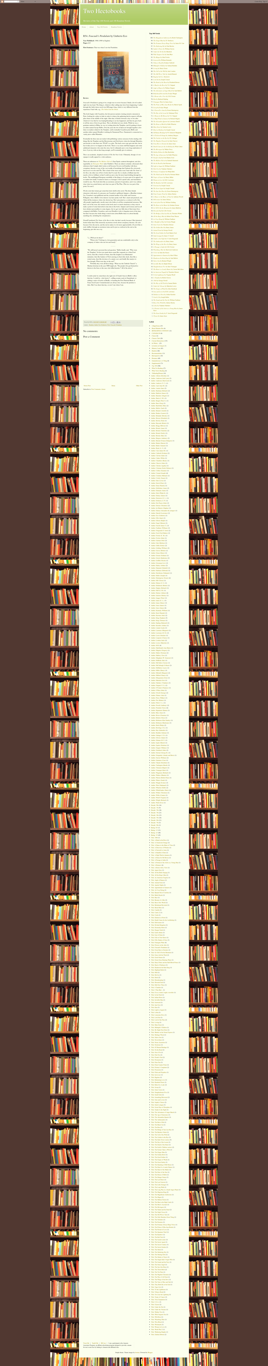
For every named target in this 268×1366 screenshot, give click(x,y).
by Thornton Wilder (167, 213)
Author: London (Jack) (158, 640)
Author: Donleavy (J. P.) (158, 501)
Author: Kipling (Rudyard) (159, 623)
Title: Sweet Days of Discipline (160, 1107)
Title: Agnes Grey (156, 870)
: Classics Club (155, 338)
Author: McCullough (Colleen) (160, 665)
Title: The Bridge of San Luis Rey (161, 1130)
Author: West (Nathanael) (158, 785)
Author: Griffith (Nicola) (158, 561)
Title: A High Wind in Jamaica (160, 855)
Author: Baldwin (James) (158, 393)
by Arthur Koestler (164, 294)
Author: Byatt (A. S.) (157, 448)
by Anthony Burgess (165, 135)
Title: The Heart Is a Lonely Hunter (161, 1167)
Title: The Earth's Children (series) (161, 1147)
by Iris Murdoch (162, 52)
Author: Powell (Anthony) (159, 705)
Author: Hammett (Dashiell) (159, 568)
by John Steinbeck (165, 289)
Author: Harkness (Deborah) (159, 570)
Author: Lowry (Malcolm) (159, 643)
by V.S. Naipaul (164, 85)
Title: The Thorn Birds (158, 1270)
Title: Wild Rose (156, 1317)
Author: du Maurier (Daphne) (160, 508)
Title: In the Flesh (156, 995)
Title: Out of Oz (156, 1052)
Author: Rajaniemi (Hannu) (159, 710)
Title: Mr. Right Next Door (159, 1030)
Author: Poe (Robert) (157, 700)
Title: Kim (154, 1007)
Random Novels (116, 27)
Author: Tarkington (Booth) (159, 765)
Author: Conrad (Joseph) (158, 473)
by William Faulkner (164, 166)
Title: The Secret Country (158, 1245)
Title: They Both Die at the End (160, 1285)
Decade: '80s (154, 825)
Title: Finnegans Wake (157, 943)
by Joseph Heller (161, 297)
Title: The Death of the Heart (159, 1145)
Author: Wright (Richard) (158, 800)
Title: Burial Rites (156, 908)
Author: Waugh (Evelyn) (158, 783)
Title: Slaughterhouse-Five (159, 1092)
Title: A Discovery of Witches (160, 848)
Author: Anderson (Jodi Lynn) (160, 378)
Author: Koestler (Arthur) (158, 625)
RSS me (103, 1343)
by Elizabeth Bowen (166, 82)
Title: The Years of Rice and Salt (161, 1282)
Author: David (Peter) (157, 483)
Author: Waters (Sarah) (158, 780)
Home (84, 27)
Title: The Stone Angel (158, 1265)
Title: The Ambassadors (158, 1120)
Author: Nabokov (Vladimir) (159, 683)
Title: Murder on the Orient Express (161, 1032)
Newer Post (87, 386)
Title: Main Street (156, 1025)
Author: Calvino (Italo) (158, 456)
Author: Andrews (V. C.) (158, 383)
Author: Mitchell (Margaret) (159, 673)
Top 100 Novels (102, 27)
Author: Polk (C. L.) (157, 703)
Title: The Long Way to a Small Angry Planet (164, 1190)
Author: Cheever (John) (158, 463)
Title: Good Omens (156, 957)
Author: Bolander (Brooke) (159, 416)
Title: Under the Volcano (158, 1309)
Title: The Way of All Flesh (159, 1277)
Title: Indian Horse (156, 997)
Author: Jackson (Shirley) (158, 595)
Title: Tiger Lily (156, 1287)
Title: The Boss (155, 1127)
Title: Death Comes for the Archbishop (162, 920)
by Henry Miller (163, 177)
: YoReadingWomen (157, 373)
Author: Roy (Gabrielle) (158, 730)
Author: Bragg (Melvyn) (158, 426)
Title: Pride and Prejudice (158, 1072)
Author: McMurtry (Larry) (159, 668)
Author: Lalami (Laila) (158, 628)
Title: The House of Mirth (159, 1175)
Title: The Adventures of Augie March (162, 1112)
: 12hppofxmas (155, 326)
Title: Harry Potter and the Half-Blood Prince (164, 962)
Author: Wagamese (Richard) (159, 773)
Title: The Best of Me (157, 1122)
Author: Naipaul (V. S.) (158, 685)
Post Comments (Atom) (98, 389)
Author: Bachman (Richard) (159, 391)
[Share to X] (116, 322)
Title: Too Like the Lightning (160, 1294)
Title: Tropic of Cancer (158, 1297)
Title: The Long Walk (157, 1187)
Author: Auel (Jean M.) (158, 386)
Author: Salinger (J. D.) (158, 735)
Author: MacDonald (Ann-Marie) (161, 648)
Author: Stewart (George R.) (159, 753)
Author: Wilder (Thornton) (159, 793)
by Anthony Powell (168, 197)
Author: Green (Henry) (158, 553)
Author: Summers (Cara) (158, 760)
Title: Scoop (154, 1087)
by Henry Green (160, 68)
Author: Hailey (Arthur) (158, 565)
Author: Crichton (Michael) (159, 476)
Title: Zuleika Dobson (157, 1334)
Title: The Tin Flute (157, 1272)
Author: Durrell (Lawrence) (159, 513)
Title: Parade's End (156, 1057)
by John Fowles (161, 57)
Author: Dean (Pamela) (158, 486)
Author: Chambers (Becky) (159, 461)
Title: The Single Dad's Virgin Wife (162, 1260)
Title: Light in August (157, 1010)
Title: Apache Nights (157, 885)
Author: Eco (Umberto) (100, 325)
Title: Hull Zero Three (157, 985)
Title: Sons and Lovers (158, 1100)
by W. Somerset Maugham (167, 133)
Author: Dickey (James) (158, 496)
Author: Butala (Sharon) (158, 443)
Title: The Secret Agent (158, 1242)
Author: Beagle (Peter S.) (158, 401)
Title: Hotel (154, 977)
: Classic (153, 336)
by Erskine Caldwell (163, 63)
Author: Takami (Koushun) (159, 763)
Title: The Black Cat (157, 1125)
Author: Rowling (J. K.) (158, 728)
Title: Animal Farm (157, 883)
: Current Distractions (157, 341)
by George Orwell (162, 230)
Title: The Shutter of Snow (159, 1257)
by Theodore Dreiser (163, 225)
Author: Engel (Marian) (158, 523)
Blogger (150, 1352)
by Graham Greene (166, 205)
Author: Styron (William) (158, 758)
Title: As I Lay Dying (157, 890)
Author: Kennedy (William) (159, 610)
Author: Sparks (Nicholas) (159, 745)
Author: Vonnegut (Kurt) (158, 770)
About (91, 27)
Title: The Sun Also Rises (158, 1267)
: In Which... (155, 343)
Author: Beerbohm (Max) (158, 406)
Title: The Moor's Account (159, 1205)
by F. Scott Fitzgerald (165, 239)
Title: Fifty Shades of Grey (159, 940)
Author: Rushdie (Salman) (159, 733)
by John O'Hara (165, 255)
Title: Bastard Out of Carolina (160, 893)
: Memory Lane (155, 348)
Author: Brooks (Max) (157, 436)
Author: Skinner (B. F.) (158, 740)
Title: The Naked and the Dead (160, 1210)
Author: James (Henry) (158, 603)
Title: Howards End (157, 982)
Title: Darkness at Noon (158, 918)
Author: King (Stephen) (158, 618)
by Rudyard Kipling (160, 99)
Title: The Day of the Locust (159, 1142)
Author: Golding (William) (159, 548)
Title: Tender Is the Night (158, 1110)
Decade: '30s (154, 813)
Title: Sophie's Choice (157, 1102)
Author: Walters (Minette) (158, 775)
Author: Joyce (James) (157, 608)
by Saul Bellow (167, 91)
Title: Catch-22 (155, 912)
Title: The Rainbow (157, 1235)
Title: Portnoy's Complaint (159, 1067)
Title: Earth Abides (156, 933)
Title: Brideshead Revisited (159, 905)
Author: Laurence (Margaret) (159, 630)
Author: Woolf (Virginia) (158, 798)
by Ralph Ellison (162, 264)
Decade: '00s (154, 805)
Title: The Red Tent (157, 1237)
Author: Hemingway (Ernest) (159, 578)
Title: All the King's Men (158, 875)
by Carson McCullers (168, 269)
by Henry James (163, 227)
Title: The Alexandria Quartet (160, 1117)
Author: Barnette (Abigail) (159, 396)
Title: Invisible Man (157, 1000)
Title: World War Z (157, 1329)
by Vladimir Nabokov (162, 169)
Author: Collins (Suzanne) (159, 471)
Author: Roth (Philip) (157, 725)
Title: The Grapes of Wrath (159, 1160)
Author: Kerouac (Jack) (158, 615)
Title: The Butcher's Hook (159, 1132)
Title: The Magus (156, 1197)
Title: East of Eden (156, 935)
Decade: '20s (154, 810)
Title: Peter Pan (155, 1062)
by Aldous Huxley (164, 194)
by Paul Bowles (163, 46)
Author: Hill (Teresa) (157, 580)
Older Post (139, 386)
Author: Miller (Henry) (158, 670)
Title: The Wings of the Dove (160, 1279)
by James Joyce (162, 102)
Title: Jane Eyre (155, 1005)
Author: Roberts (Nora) (158, 718)
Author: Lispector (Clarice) (159, 638)
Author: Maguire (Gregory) (159, 650)
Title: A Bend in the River (159, 840)
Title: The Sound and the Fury (160, 1262)
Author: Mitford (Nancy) (158, 675)
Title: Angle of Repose (158, 880)
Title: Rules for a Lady (158, 1085)
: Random (91, 325)
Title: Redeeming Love (158, 1080)
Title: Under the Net (157, 1307)
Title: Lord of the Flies (158, 1020)
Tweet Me (86, 1343)
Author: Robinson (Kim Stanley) (161, 720)
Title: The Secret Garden (158, 1247)
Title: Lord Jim (155, 1017)
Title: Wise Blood (156, 1322)
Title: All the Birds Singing (159, 873)
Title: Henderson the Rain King (160, 967)
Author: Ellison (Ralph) (158, 521)
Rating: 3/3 (154, 835)
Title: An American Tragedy (159, 878)
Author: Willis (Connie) (158, 795)
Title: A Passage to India (158, 860)
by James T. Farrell (163, 236)
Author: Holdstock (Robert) (159, 585)
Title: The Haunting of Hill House (161, 1165)
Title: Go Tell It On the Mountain (161, 952)
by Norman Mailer (166, 174)
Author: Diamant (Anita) (158, 491)
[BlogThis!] (114, 322)
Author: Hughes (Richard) (159, 588)
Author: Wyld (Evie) (157, 803)
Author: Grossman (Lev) (158, 563)
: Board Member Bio (157, 328)
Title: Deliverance (156, 922)
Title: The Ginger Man (158, 1152)
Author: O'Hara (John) (157, 690)
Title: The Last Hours (157, 1180)
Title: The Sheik (156, 1250)
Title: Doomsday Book (158, 928)
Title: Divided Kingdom (158, 925)
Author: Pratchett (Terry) (158, 708)
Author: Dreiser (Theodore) (159, 506)
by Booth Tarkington (168, 38)
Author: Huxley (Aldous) (158, 593)
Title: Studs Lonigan (157, 1105)
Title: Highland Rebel (157, 970)
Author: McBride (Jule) (158, 660)
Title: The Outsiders (157, 1220)
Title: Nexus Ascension (158, 1042)
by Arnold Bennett (165, 74)
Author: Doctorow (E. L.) (159, 498)
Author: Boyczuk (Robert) (159, 423)
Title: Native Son (156, 1037)
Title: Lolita (154, 1012)
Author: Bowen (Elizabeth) (159, 418)
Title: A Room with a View (159, 868)
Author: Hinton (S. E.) (158, 583)
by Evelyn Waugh (165, 94)
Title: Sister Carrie (156, 1090)
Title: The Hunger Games (158, 1177)
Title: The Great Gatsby (158, 1162)
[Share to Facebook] (118, 322)
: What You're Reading (158, 371)
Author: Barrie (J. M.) (157, 398)
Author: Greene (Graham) (158, 555)
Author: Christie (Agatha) (158, 466)
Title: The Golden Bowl (158, 1155)
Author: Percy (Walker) (158, 698)
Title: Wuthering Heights (158, 1332)
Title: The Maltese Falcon (158, 1200)
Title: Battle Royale (157, 895)
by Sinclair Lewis (162, 127)
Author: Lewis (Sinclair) (158, 635)
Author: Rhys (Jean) (157, 713)
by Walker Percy (163, 149)
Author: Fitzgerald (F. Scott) (159, 531)
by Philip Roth (164, 172)
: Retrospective (155, 356)
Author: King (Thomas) (158, 620)
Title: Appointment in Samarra (160, 888)
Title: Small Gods (156, 1095)
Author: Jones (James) (157, 605)
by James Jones (164, 144)
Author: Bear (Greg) (157, 403)
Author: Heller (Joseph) (158, 576)
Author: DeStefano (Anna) (159, 488)
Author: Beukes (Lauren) (158, 413)
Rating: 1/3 (154, 830)
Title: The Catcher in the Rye (159, 1137)
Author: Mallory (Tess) (158, 655)
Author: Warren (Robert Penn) (160, 778)
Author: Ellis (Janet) (157, 518)
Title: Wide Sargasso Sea (158, 1314)
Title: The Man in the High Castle (161, 1202)
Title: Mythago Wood (157, 1035)
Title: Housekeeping (157, 980)
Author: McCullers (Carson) (159, 663)
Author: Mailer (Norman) (158, 653)
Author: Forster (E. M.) (158, 536)
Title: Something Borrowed (159, 1097)
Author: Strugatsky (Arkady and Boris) (162, 755)
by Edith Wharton (164, 124)
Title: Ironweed (155, 1002)
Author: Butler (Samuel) (158, 446)
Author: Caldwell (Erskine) (159, 453)
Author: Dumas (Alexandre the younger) (163, 511)
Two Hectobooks (104, 11)
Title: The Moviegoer (157, 1207)
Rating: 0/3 (154, 828)
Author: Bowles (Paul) (157, 421)
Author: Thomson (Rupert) (159, 768)
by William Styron (163, 49)
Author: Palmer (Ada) (157, 695)
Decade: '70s (154, 823)
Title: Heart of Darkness (158, 965)
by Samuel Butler (165, 283)
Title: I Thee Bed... (157, 990)
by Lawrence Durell (166, 121)
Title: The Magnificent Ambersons (161, 1195)
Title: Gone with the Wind (159, 955)
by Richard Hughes (166, 119)
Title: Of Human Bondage (159, 1047)
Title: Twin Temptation (158, 1300)
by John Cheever (165, 141)
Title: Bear (154, 897)
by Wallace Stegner (164, 88)
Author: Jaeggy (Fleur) (158, 598)
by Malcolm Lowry (164, 286)
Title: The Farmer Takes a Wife (160, 1150)
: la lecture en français (157, 346)
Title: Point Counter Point (159, 1065)
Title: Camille (155, 910)
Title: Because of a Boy (158, 900)
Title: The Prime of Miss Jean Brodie (162, 1227)
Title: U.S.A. (155, 1302)
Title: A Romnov (156, 865)
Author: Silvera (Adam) (158, 738)
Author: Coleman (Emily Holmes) (161, 468)
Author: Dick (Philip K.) (158, 493)
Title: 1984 (154, 838)
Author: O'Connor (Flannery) (160, 688)
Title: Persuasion (156, 1060)
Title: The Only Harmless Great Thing (162, 1217)
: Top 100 (154, 366)
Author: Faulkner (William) (159, 528)
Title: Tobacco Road (157, 1292)
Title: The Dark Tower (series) (160, 1140)
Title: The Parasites (157, 1222)
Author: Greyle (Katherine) (159, 558)
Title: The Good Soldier (158, 1157)
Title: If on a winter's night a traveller (162, 992)
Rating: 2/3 (154, 833)
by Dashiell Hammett (165, 160)
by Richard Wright (162, 261)
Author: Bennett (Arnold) (158, 411)
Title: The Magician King (158, 1192)
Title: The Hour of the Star (159, 1172)
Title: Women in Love (157, 1327)
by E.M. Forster (164, 96)
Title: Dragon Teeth (157, 930)
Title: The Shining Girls (158, 1255)
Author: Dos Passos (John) (159, 503)
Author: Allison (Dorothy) (159, 376)
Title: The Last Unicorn (158, 1182)
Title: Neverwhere (156, 1040)
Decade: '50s (154, 818)
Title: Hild (154, 972)
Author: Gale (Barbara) (158, 543)
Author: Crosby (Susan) (158, 478)
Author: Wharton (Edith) (158, 788)
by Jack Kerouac (162, 163)
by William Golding (164, 202)
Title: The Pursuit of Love (159, 1230)
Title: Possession (156, 1070)
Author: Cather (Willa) (158, 458)
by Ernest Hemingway (165, 110)
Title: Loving (155, 1022)
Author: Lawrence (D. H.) (159, 633)
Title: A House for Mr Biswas (160, 858)
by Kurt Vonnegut (165, 267)
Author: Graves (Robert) (158, 551)
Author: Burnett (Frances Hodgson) (161, 441)
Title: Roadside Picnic (157, 1082)
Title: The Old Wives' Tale (159, 1215)
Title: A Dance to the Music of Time (162, 845)
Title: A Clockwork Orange (159, 843)
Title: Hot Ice (155, 975)
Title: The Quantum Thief (159, 1232)
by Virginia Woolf (164, 275)
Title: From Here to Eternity (159, 950)
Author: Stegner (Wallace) (159, 748)
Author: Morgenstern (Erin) (159, 678)
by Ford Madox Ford (163, 158)
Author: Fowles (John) (157, 538)
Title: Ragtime (155, 1077)
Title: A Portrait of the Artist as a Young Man (164, 863)
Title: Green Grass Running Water (161, 960)
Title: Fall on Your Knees (158, 937)
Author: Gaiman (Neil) (158, 540)
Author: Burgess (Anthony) (159, 438)
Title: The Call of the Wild (159, 1135)
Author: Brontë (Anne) (158, 428)
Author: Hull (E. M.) (157, 590)
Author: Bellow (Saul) (157, 408)
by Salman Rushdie (165, 66)
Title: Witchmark (156, 1325)
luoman (137, 1352)
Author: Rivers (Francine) (158, 715)
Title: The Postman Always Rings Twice (163, 1225)
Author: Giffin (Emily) (158, 546)
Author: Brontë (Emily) (158, 433)
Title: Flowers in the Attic (159, 945)
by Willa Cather (167, 147)
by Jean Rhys (163, 54)
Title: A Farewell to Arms (159, 850)
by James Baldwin (167, 208)
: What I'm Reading (157, 368)
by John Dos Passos (161, 253)
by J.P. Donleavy (163, 41)
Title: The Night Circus (158, 1212)
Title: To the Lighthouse (158, 1289)
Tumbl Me (95, 1343)
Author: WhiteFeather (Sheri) (160, 790)
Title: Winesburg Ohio (157, 1319)
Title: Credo (154, 915)
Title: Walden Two (156, 1312)
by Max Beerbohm (163, 152)
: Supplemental (155, 363)
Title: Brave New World (158, 903)
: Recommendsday (156, 353)
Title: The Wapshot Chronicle (160, 1275)
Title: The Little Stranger (158, 1185)
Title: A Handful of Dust (158, 853)
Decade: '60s (154, 820)
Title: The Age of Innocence (159, 1115)
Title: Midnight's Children (159, 1027)
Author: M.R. (155, 645)
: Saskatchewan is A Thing (159, 361)
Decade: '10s (154, 808)
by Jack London (164, 71)
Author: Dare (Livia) (157, 481)
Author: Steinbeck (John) (158, 750)
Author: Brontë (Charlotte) (159, 431)
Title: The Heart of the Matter (160, 1170)
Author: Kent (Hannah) (158, 613)
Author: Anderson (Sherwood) (160, 381)
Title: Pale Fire (155, 1055)
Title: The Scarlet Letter (158, 1240)
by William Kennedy (162, 60)
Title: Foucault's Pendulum (114, 325)
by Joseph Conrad (161, 80)
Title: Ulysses (155, 1304)
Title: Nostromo (156, 1045)
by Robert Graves (162, 278)
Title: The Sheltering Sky (158, 1252)
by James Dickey (162, 199)
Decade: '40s (154, 815)
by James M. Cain (168, 43)
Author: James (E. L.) (157, 600)
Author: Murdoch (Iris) (158, 680)
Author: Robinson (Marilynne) (160, 723)
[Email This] (112, 322)
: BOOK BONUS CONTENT (160, 331)
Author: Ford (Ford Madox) (159, 533)
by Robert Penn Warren (166, 216)
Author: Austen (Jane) (157, 388)
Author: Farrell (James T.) (159, 526)
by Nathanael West (165, 113)
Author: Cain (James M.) (158, 451)
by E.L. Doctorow (161, 77)
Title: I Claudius (156, 987)
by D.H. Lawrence (163, 180)
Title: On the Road (156, 1050)
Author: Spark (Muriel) (158, 743)
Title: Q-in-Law (156, 1075)
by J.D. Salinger (165, 138)
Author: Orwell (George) (158, 693)
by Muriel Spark (167, 105)
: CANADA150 (155, 333)
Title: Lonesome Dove (157, 1015)
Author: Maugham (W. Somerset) (161, 658)
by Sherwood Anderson (165, 250)
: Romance (154, 358)
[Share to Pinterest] (120, 322)
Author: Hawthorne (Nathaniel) (160, 573)
